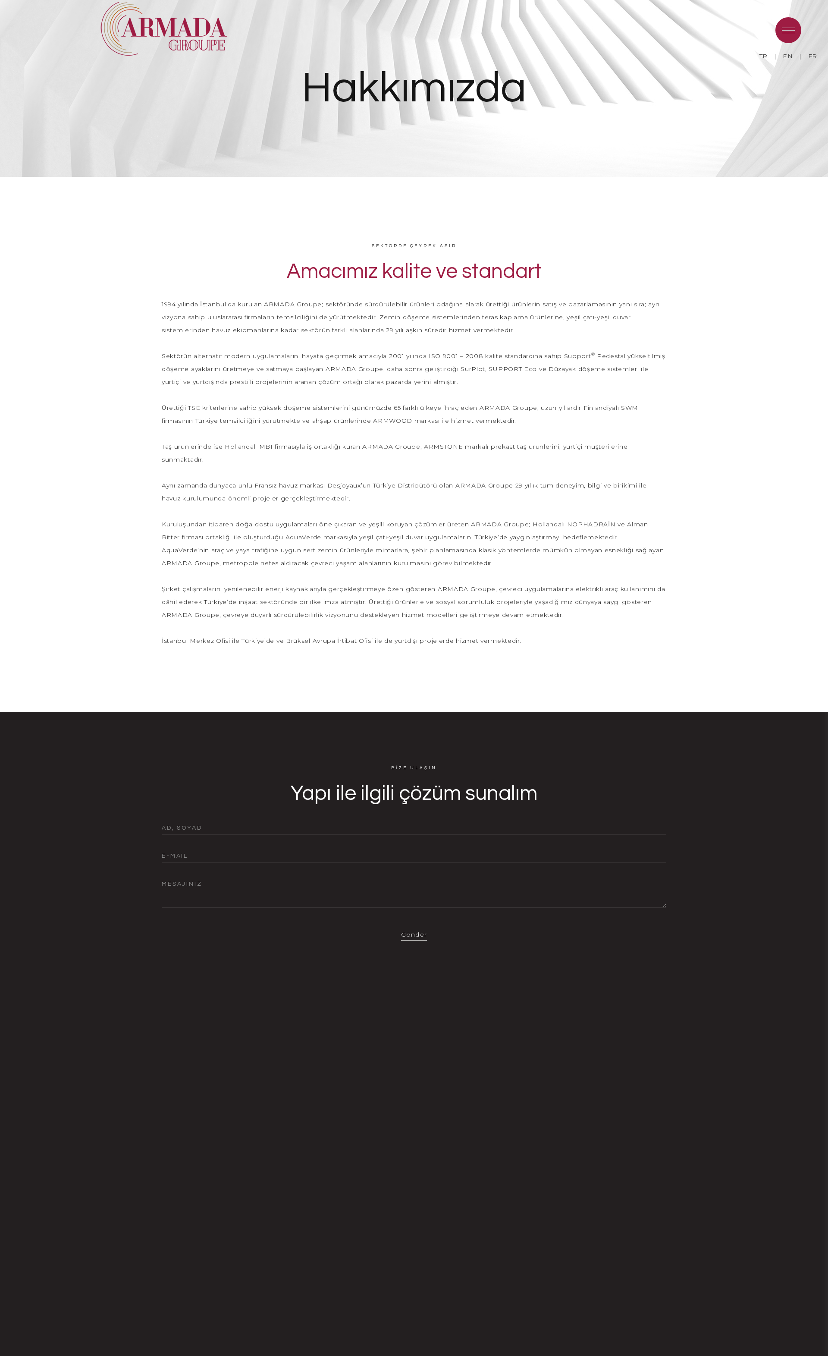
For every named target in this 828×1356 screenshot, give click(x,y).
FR (812, 56)
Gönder (414, 934)
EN (788, 56)
